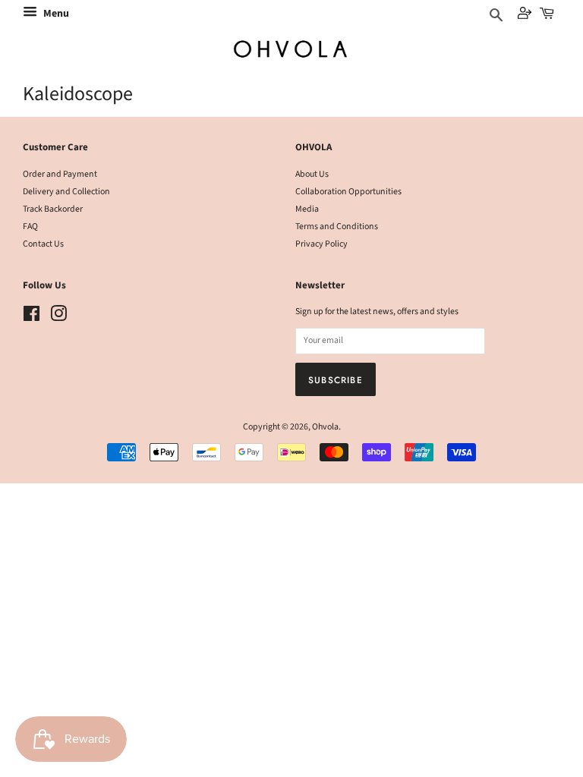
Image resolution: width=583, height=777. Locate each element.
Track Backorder (53, 209)
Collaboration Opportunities (348, 191)
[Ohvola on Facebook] (31, 317)
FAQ (30, 226)
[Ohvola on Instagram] (58, 317)
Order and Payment (60, 174)
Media (307, 209)
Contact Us (43, 244)
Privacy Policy (321, 244)
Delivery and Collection (66, 191)
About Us (312, 174)
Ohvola (325, 426)
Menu (55, 13)
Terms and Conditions (336, 226)
